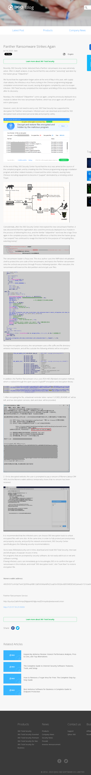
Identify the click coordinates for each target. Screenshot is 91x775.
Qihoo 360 (72, 734)
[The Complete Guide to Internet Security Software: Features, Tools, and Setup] (12, 667)
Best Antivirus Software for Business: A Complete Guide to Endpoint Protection (47, 690)
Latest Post (18, 30)
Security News (47, 738)
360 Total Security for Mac (28, 741)
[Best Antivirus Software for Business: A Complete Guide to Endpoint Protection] (12, 690)
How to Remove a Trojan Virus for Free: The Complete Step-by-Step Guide (50, 678)
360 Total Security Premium (28, 738)
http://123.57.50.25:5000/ (14, 607)
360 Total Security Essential (28, 734)
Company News (48, 734)
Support (71, 731)
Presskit (45, 741)
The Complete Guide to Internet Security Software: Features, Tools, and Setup (48, 667)
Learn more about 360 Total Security (40, 61)
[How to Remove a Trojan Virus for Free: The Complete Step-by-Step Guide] (12, 679)
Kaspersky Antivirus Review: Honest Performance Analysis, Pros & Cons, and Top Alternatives (50, 655)
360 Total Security (24, 731)
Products (48, 30)
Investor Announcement (51, 744)
